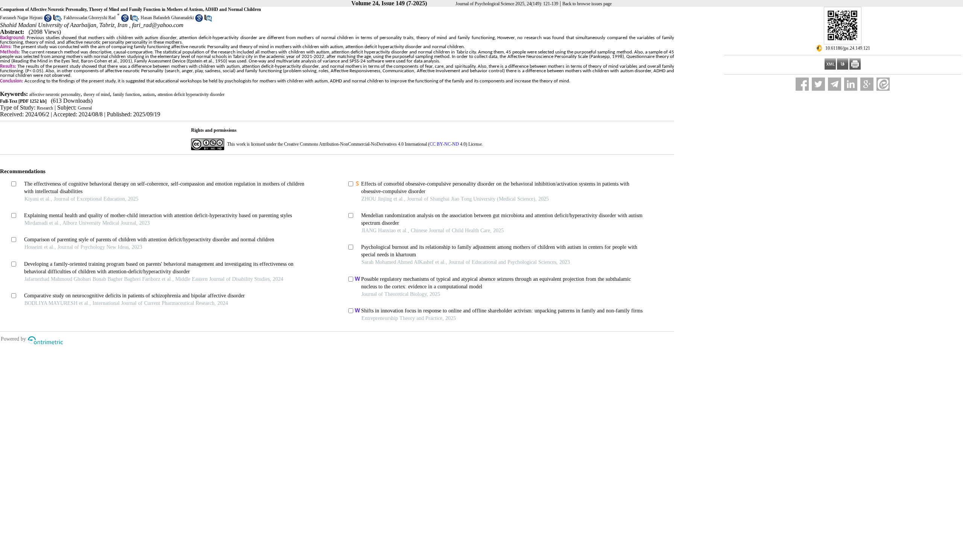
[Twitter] (818, 84)
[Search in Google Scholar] (48, 20)
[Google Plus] (866, 84)
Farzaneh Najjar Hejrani (21, 17)
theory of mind (97, 94)
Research (45, 108)
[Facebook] (802, 84)
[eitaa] (883, 84)
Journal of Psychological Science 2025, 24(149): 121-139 (507, 3)
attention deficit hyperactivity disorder (191, 94)
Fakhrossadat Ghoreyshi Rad (89, 17)
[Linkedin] (850, 84)
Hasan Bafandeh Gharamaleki (167, 17)
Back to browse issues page (587, 3)
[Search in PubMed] (57, 20)
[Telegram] (834, 84)
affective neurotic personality (55, 94)
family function (126, 94)
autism (149, 94)
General (85, 108)
